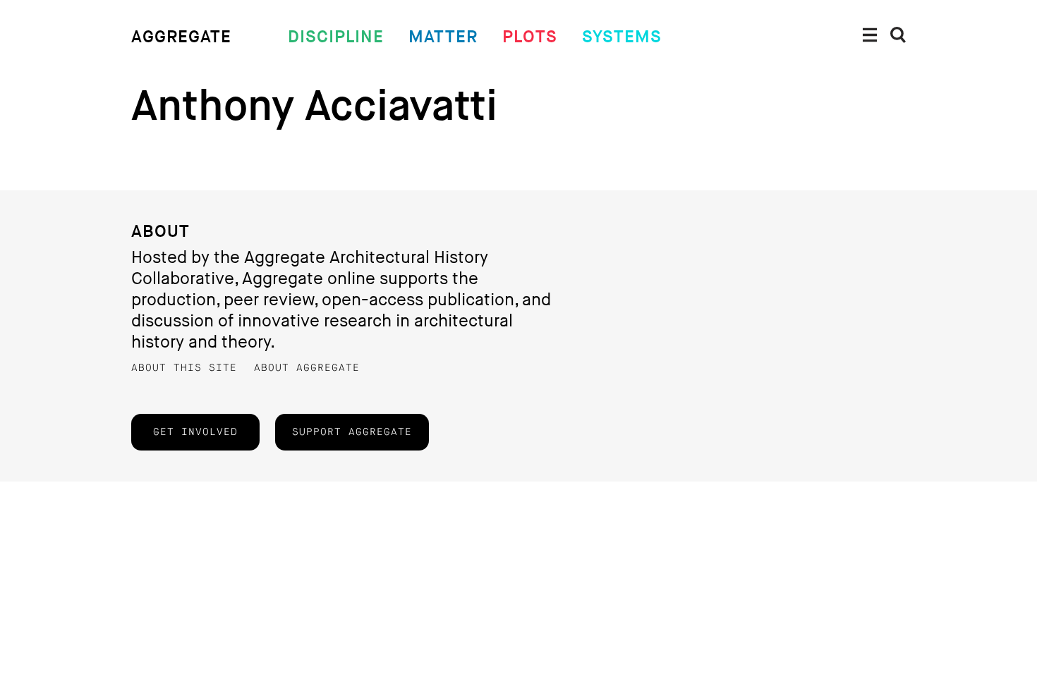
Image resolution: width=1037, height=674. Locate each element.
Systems (622, 37)
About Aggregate (307, 368)
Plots (529, 37)
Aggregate (181, 37)
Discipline (336, 37)
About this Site (184, 368)
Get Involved (195, 432)
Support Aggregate (352, 432)
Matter (443, 37)
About (160, 231)
